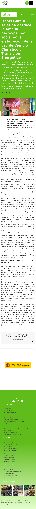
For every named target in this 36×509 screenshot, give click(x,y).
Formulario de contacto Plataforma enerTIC (16, 428)
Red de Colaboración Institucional (14, 421)
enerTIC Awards (8, 446)
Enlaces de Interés (9, 426)
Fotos (5, 423)
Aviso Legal (7, 430)
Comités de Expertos (10, 415)
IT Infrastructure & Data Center (13, 471)
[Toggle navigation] (31, 3)
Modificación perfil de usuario (13, 434)
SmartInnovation (9, 457)
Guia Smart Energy (9, 459)
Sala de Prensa (8, 477)
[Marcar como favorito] (27, 342)
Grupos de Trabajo (9, 417)
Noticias (6, 479)
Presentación (8, 408)
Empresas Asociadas (10, 412)
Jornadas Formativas (10, 453)
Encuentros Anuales (10, 452)
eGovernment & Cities (10, 475)
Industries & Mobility (10, 473)
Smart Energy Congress (11, 442)
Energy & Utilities (9, 469)
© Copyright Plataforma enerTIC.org (11, 500)
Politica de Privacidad (10, 432)
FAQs (5, 425)
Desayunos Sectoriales (10, 448)
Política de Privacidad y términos (24, 502)
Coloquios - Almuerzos (10, 450)
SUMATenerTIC (8, 410)
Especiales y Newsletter (11, 461)
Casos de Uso (8, 467)
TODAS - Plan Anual (10, 440)
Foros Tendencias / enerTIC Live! (13, 444)
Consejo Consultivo (9, 414)
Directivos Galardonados (11, 419)
